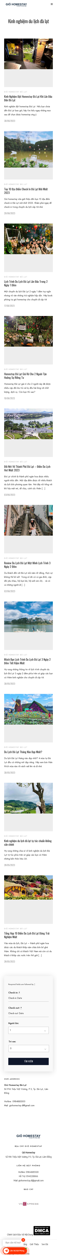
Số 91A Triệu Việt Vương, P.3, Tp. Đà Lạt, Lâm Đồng (29, 1156)
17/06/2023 (9, 305)
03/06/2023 (9, 494)
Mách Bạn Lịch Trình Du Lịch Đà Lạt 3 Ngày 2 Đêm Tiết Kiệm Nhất (27, 661)
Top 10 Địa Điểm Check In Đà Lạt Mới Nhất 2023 (26, 191)
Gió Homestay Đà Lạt (15, 92)
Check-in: (14, 992)
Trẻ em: (12, 1041)
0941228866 (32, 1176)
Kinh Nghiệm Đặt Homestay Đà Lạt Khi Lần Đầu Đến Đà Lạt (28, 98)
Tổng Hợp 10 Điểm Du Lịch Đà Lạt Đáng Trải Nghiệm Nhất (26, 935)
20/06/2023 (9, 213)
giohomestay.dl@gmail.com (31, 1180)
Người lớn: (13, 1023)
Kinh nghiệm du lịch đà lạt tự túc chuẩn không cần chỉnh (28, 843)
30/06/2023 (9, 121)
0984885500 (32, 1171)
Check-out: (15, 1007)
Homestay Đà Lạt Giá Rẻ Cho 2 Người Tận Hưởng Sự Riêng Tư (25, 376)
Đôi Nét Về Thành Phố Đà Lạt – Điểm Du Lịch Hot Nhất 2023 (27, 468)
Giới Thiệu (34, 1244)
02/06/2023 (9, 591)
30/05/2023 (9, 683)
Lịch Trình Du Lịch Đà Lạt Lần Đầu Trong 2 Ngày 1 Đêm (26, 283)
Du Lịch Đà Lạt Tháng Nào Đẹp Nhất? (23, 752)
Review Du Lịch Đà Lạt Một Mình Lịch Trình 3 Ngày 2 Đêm (27, 565)
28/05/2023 (9, 865)
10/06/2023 (9, 398)
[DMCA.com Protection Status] (41, 1234)
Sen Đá (45, 1244)
